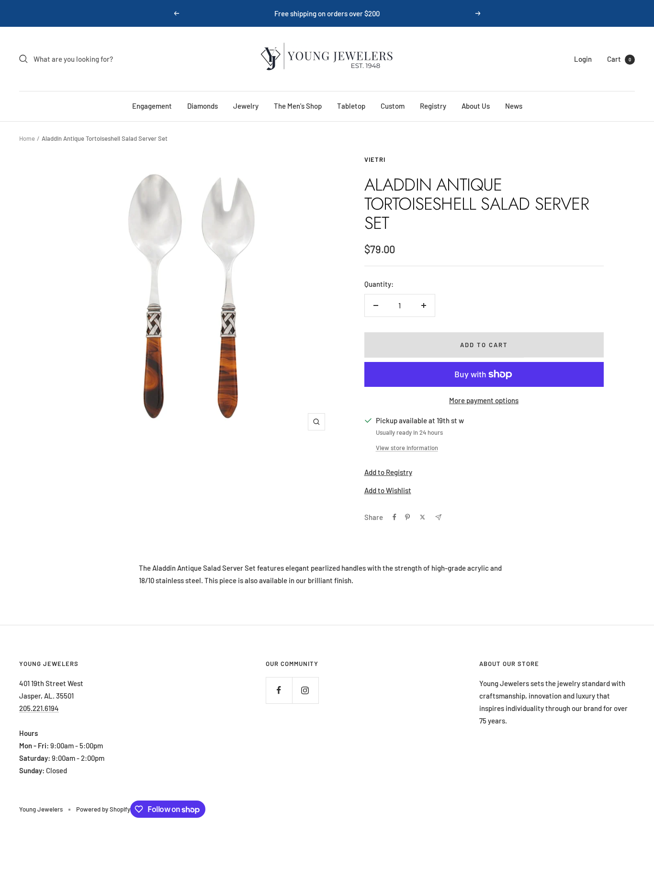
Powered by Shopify (103, 809)
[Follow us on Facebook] (279, 690)
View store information (407, 447)
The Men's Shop (298, 106)
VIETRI (374, 159)
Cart (619, 59)
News (513, 106)
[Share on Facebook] (394, 517)
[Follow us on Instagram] (305, 690)
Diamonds (202, 106)
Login (583, 59)
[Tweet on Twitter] (422, 517)
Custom (393, 106)
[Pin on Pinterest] (407, 517)
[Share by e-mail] (438, 517)
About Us (476, 106)
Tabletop (351, 106)
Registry (433, 106)
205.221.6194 (39, 708)
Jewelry (246, 106)
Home (27, 138)
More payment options (484, 400)
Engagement (152, 106)
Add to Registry (388, 472)
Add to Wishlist (387, 490)
